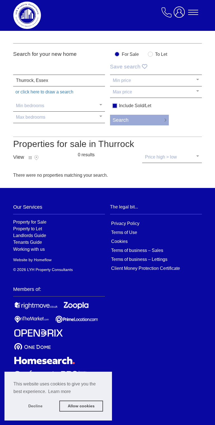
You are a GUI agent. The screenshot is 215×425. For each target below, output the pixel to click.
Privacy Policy (125, 223)
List (30, 157)
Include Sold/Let (135, 106)
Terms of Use (124, 232)
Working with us (29, 249)
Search (120, 120)
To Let (161, 54)
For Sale (130, 54)
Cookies (119, 241)
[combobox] (59, 80)
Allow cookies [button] (81, 406)
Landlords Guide (29, 235)
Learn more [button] (59, 391)
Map (36, 157)
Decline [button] (35, 406)
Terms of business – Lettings (139, 259)
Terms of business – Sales (137, 250)
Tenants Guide (27, 242)
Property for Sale (29, 221)
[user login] (180, 14)
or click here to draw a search (44, 91)
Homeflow (43, 260)
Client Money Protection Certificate (145, 268)
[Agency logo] (58, 15)
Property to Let (27, 228)
